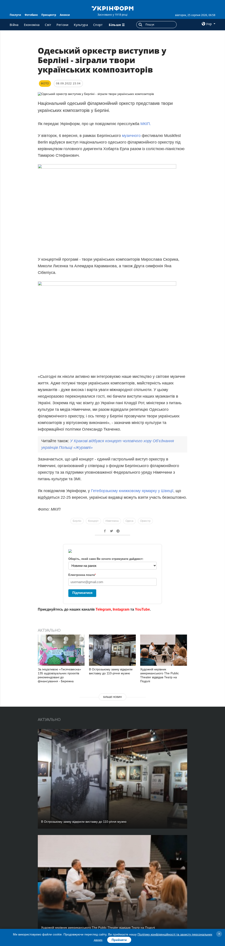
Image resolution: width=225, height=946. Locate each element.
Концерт (93, 520)
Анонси (65, 15)
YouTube (142, 609)
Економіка (32, 25)
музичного (131, 135)
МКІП (145, 124)
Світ (48, 25)
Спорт (98, 25)
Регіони (62, 25)
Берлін (77, 520)
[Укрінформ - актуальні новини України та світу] (112, 7)
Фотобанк (31, 15)
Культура (81, 25)
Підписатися (82, 593)
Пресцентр (48, 15)
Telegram (103, 609)
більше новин (112, 697)
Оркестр (145, 520)
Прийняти (119, 940)
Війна (14, 25)
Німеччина (112, 520)
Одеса (129, 520)
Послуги (15, 15)
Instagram (121, 609)
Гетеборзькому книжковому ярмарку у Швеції (132, 491)
